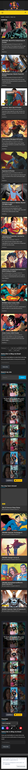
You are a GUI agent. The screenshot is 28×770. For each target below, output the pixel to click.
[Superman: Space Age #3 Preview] (14, 97)
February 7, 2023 (14, 239)
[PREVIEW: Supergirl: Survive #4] (14, 547)
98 (12, 348)
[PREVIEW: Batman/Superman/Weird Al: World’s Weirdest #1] (14, 572)
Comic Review (5, 299)
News (4, 36)
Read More (4, 51)
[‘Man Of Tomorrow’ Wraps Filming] (14, 497)
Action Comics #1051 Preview (10, 333)
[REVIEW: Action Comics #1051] (14, 292)
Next (18, 350)
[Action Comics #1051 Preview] (14, 322)
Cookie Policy (7, 764)
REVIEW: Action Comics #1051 (10, 303)
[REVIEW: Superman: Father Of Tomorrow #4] (14, 598)
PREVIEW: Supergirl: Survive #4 (10, 557)
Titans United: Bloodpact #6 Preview (12, 139)
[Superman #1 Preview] (14, 160)
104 (10, 350)
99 (14, 348)
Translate (13, 725)
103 (26, 348)
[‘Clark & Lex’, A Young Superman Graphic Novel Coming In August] (14, 259)
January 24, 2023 (17, 273)
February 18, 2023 (17, 44)
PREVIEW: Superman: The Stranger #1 (12, 532)
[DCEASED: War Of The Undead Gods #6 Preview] (14, 30)
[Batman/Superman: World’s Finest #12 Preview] (14, 63)
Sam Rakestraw (6, 206)
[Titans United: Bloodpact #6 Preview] (14, 128)
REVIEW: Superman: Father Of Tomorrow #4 (13, 609)
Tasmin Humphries (6, 534)
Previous (3, 348)
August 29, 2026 (15, 534)
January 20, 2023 (17, 334)
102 (23, 348)
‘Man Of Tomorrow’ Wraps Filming (11, 507)
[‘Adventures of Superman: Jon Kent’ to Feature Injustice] (14, 225)
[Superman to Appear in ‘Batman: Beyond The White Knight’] (14, 192)
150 (15, 350)
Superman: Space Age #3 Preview (11, 107)
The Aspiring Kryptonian (7, 44)
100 (17, 348)
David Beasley (6, 304)
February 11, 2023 (14, 206)
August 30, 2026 (14, 509)
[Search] (25, 12)
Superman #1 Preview (8, 171)
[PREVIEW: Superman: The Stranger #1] (14, 522)
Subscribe (5, 366)
